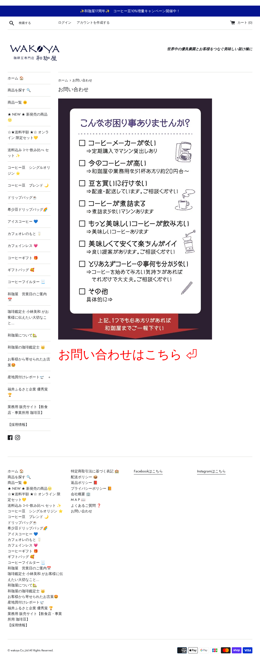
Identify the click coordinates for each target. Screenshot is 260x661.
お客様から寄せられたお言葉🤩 (29, 362)
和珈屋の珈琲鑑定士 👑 (26, 347)
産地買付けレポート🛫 (29, 376)
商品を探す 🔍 (19, 90)
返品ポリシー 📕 (84, 482)
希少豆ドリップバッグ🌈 (27, 209)
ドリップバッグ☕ (22, 197)
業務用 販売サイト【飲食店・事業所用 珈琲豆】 (28, 409)
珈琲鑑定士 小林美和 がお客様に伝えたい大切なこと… (28, 317)
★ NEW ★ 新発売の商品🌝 (27, 117)
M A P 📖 (78, 499)
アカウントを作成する (93, 22)
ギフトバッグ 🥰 (21, 269)
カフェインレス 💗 (23, 245)
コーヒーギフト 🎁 (23, 257)
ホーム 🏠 (16, 78)
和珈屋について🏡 (22, 335)
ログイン (64, 22)
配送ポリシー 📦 (84, 477)
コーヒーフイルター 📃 (26, 281)
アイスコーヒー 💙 (23, 221)
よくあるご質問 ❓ (86, 505)
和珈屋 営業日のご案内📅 (27, 296)
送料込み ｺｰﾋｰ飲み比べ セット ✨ (28, 152)
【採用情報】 (18, 424)
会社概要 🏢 (80, 494)
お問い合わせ (81, 511)
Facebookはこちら (148, 471)
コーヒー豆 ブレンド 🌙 (28, 185)
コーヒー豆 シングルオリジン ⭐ (29, 170)
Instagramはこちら (211, 471)
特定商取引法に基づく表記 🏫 (95, 471)
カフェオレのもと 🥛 (24, 233)
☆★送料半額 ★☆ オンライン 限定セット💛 (28, 135)
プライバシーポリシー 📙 (91, 488)
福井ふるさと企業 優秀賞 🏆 (28, 392)
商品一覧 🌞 (17, 102)
